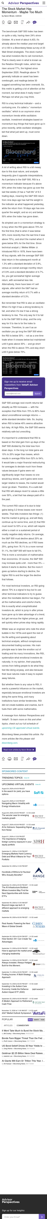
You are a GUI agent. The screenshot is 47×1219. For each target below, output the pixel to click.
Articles (8, 1025)
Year (42, 1020)
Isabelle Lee (8, 1056)
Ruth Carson (8, 1041)
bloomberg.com (9, 742)
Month (36, 1020)
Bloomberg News (19, 1033)
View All (26, 778)
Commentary (23, 1025)
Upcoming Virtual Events (18, 784)
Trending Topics (12, 777)
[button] (3, 22)
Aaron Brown (9, 16)
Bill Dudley (7, 1033)
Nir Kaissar (7, 1064)
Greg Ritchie (8, 1048)
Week (30, 1020)
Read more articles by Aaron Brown (18, 749)
